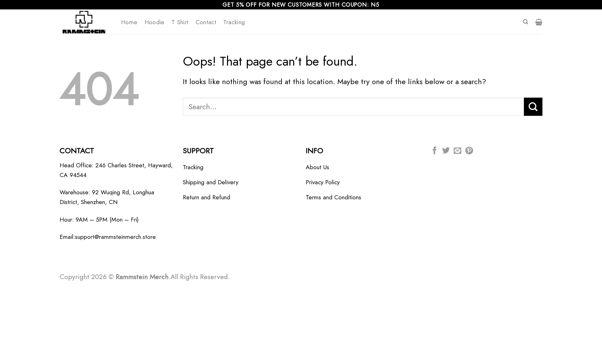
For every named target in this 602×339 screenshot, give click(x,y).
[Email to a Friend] (457, 151)
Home (129, 22)
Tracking (234, 22)
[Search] (525, 22)
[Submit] (533, 107)
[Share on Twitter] (446, 151)
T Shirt (180, 22)
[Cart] (538, 22)
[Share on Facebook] (434, 151)
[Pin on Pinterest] (469, 151)
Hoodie (155, 22)
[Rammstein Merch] (86, 21)
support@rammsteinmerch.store (115, 236)
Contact (206, 22)
